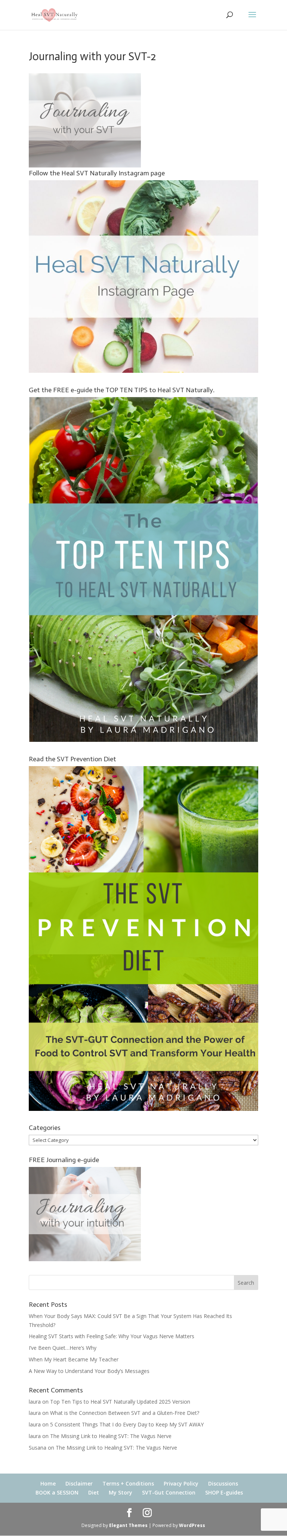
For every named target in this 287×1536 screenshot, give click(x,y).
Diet (93, 1492)
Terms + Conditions (128, 1483)
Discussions (223, 1483)
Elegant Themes (128, 1525)
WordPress (192, 1525)
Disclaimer (79, 1483)
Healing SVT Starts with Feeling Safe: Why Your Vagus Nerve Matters (111, 1336)
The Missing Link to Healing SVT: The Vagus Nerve (111, 1436)
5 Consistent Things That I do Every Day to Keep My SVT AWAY (127, 1424)
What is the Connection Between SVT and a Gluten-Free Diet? (124, 1412)
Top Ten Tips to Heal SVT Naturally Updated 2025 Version (120, 1401)
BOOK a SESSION (57, 1492)
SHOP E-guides (224, 1492)
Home (48, 1483)
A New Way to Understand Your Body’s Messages (89, 1370)
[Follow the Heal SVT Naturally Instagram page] (143, 370)
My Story (120, 1492)
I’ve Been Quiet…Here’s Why (62, 1347)
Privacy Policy (181, 1483)
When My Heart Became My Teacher (73, 1359)
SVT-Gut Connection (168, 1492)
